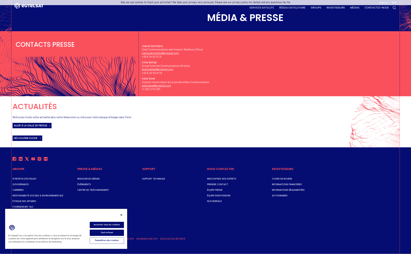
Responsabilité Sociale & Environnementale (38, 195)
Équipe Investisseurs (219, 195)
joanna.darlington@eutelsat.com (160, 53)
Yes (284, 2)
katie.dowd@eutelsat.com (156, 86)
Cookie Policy (70, 242)
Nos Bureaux (214, 201)
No (288, 2)
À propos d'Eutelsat (25, 178)
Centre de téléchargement (93, 190)
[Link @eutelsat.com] (173, 69)
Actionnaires (280, 195)
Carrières (18, 190)
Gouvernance (21, 184)
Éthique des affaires (24, 201)
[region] (66, 229)
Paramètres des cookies (107, 240)
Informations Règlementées (288, 190)
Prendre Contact (217, 184)
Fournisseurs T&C (23, 206)
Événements (84, 184)
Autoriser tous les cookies (107, 225)
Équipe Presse (215, 190)
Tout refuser (107, 232)
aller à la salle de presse (30, 125)
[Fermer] (121, 214)
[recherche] (394, 7)
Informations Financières (287, 184)
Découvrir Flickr (26, 138)
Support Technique (153, 178)
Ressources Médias (88, 178)
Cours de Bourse (282, 178)
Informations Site (147, 238)
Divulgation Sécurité (172, 238)
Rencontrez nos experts (221, 178)
